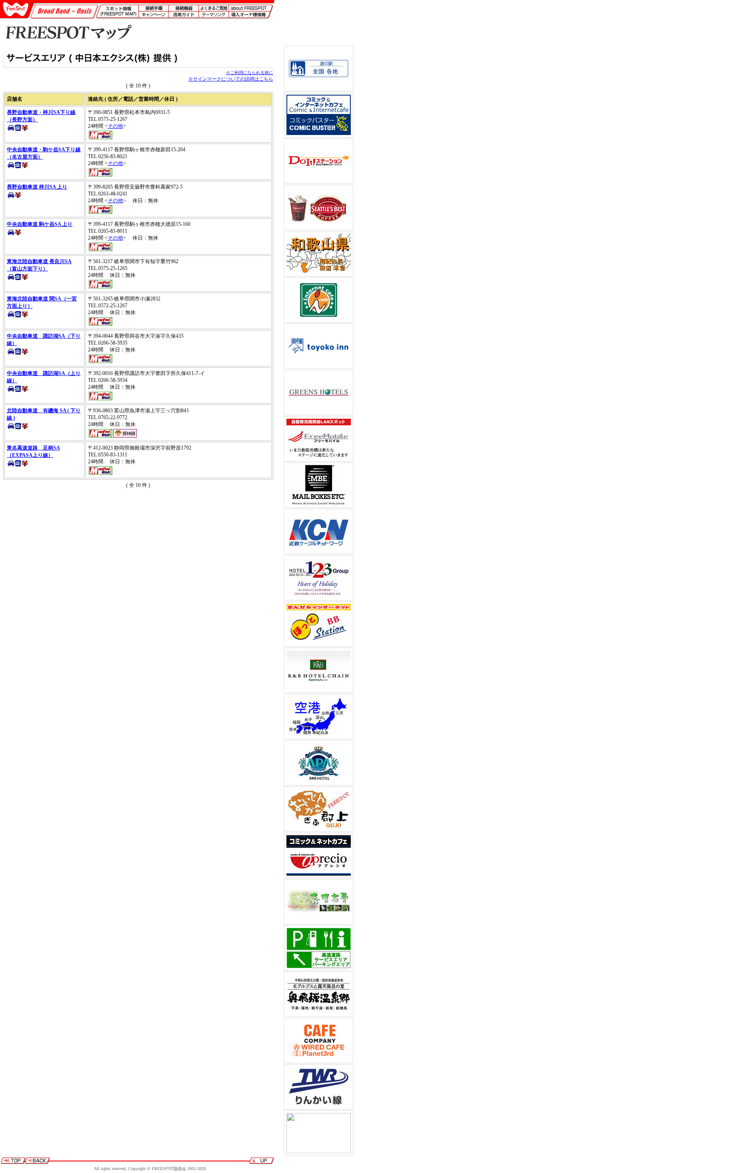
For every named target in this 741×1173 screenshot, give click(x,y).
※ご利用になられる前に (249, 72)
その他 (115, 126)
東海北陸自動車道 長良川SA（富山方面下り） (39, 265)
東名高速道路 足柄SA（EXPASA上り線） (33, 451)
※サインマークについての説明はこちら (230, 78)
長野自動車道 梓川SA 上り (37, 187)
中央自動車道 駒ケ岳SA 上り (39, 224)
